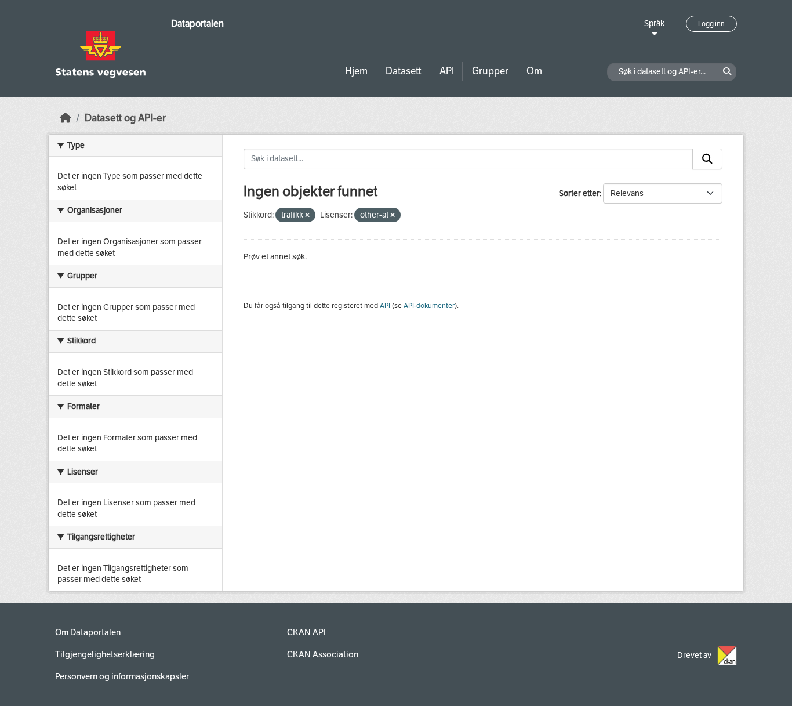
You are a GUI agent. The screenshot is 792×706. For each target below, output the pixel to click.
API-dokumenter (429, 306)
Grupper (490, 71)
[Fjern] (307, 215)
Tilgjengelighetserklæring (105, 654)
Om (534, 71)
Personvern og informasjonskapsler (122, 676)
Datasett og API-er (125, 118)
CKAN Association (322, 654)
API (446, 71)
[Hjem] (65, 118)
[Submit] (707, 159)
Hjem (356, 71)
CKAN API (306, 632)
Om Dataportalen (88, 632)
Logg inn (711, 24)
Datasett (404, 71)
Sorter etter (579, 193)
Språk (654, 23)
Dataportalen (197, 23)
